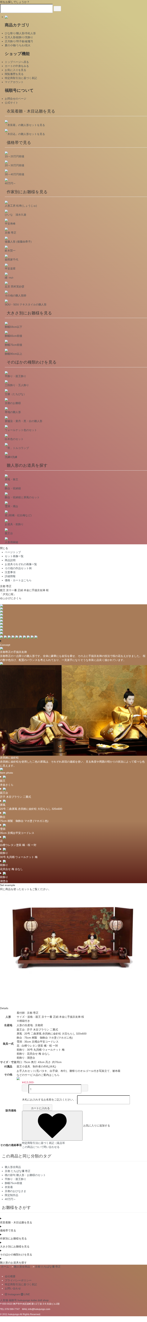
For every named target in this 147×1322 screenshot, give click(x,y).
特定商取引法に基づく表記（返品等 (43, 1142)
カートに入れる (40, 1108)
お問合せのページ (15, 98)
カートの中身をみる (17, 65)
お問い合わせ (13, 1288)
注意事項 (10, 572)
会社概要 (10, 1276)
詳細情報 (10, 576)
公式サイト (11, 102)
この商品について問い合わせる (41, 1146)
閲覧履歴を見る (14, 73)
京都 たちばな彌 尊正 (48, 1266)
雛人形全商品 (22, 1266)
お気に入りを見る (15, 69)
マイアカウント (14, 82)
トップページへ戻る (17, 61)
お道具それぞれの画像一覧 (21, 564)
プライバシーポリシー (18, 1280)
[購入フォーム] (84, 1087)
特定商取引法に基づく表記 (21, 78)
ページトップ (13, 552)
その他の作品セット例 (18, 568)
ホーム (5, 1266)
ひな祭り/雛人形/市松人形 (20, 33)
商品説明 (10, 560)
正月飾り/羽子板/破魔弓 (19, 41)
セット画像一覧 (14, 556)
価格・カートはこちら (18, 580)
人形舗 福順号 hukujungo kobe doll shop (24, 1300)
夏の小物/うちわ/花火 (17, 45)
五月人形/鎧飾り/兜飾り (19, 37)
